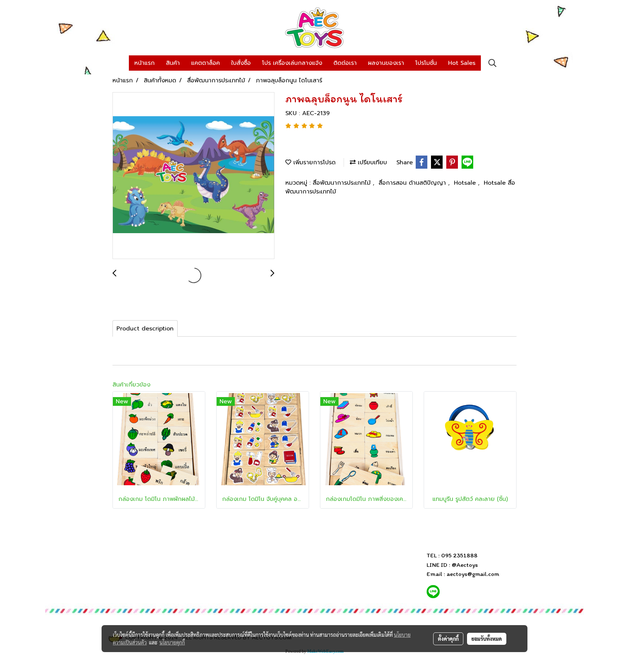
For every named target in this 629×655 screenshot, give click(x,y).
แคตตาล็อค (205, 63)
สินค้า (173, 63)
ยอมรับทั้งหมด (486, 638)
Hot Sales (461, 63)
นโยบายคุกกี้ (172, 642)
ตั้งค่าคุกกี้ (448, 638)
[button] (492, 63)
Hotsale (466, 183)
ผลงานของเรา (386, 63)
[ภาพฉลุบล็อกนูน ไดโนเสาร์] (193, 176)
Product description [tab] (145, 328)
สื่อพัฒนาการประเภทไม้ (343, 183)
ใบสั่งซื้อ (241, 63)
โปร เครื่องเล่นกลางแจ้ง (292, 63)
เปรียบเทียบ (371, 162)
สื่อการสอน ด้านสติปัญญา (413, 183)
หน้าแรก (144, 63)
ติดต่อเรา (345, 63)
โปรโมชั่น (426, 63)
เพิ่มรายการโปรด (313, 162)
